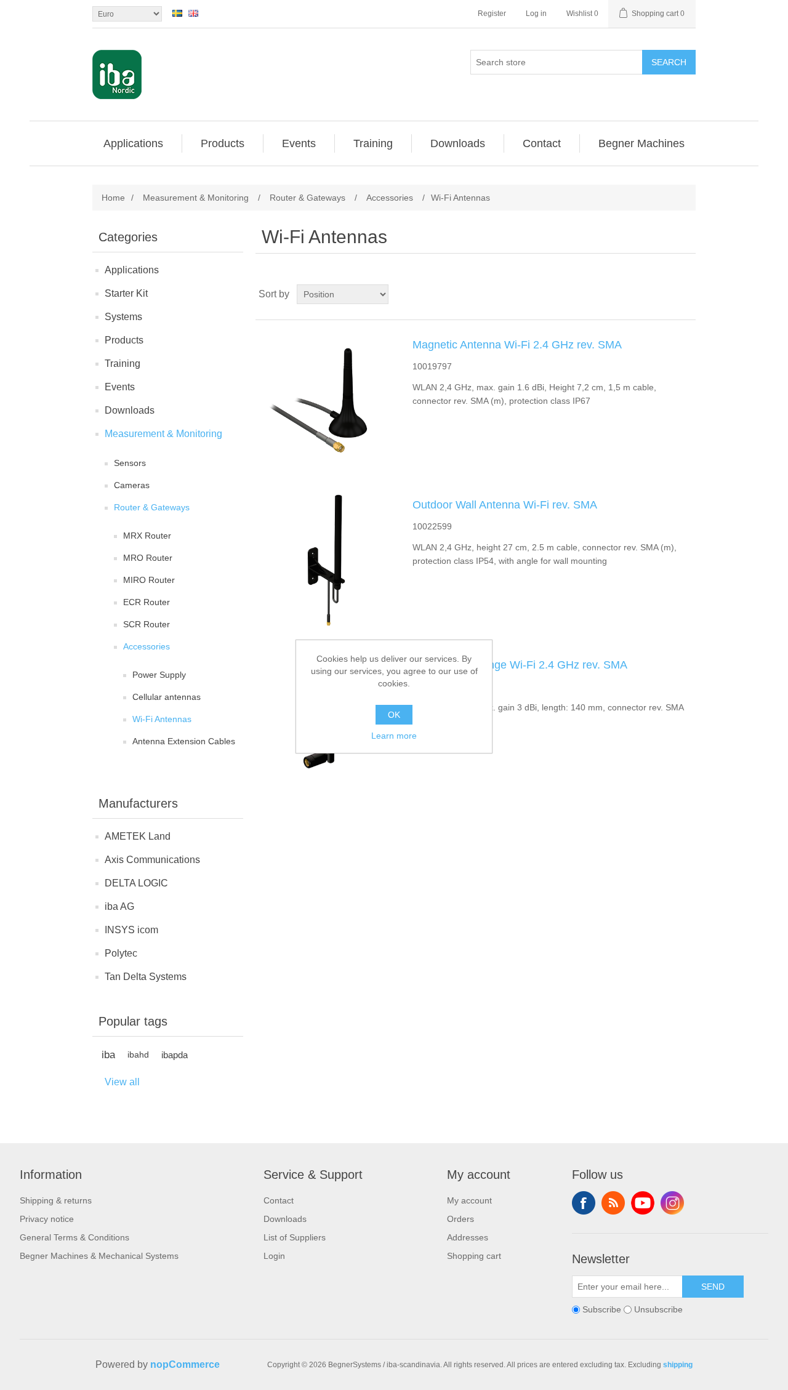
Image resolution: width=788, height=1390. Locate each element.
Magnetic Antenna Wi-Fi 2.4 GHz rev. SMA (517, 345)
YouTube (642, 1203)
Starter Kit (126, 293)
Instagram (672, 1203)
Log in (536, 13)
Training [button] (373, 143)
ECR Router (146, 602)
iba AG (119, 906)
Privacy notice (47, 1219)
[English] (193, 13)
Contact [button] (542, 143)
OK (394, 715)
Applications (132, 270)
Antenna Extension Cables (183, 741)
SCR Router (146, 624)
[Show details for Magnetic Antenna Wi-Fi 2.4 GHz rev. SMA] (326, 400)
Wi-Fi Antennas (161, 719)
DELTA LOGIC (136, 883)
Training (122, 363)
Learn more (394, 736)
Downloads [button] (457, 143)
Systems (123, 316)
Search (668, 62)
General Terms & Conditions (74, 1237)
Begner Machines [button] (641, 143)
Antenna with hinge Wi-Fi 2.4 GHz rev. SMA (519, 665)
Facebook (583, 1203)
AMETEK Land (138, 836)
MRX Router (147, 535)
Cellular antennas (166, 697)
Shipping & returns (56, 1200)
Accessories (146, 646)
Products (124, 340)
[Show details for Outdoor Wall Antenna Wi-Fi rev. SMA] (326, 560)
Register (492, 13)
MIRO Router (149, 580)
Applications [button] (133, 143)
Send (713, 1287)
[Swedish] (177, 13)
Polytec (121, 953)
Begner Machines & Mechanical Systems (99, 1256)
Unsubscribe (658, 1309)
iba (108, 1055)
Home (113, 198)
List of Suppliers (294, 1237)
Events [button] (299, 143)
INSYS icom (131, 930)
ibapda (174, 1055)
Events (120, 387)
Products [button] (222, 143)
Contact (278, 1200)
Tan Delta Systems (146, 976)
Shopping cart (474, 1256)
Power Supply (159, 675)
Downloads (130, 410)
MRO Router (147, 558)
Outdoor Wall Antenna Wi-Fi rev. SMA (504, 505)
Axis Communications (152, 859)
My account (469, 1200)
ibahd (138, 1054)
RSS (613, 1203)
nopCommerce (185, 1364)
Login (274, 1256)
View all (122, 1082)
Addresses (467, 1237)
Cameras (132, 485)
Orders (460, 1219)
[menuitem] (133, 143)
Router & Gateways (152, 507)
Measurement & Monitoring (163, 433)
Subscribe (601, 1309)
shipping (678, 1364)
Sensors (130, 463)
